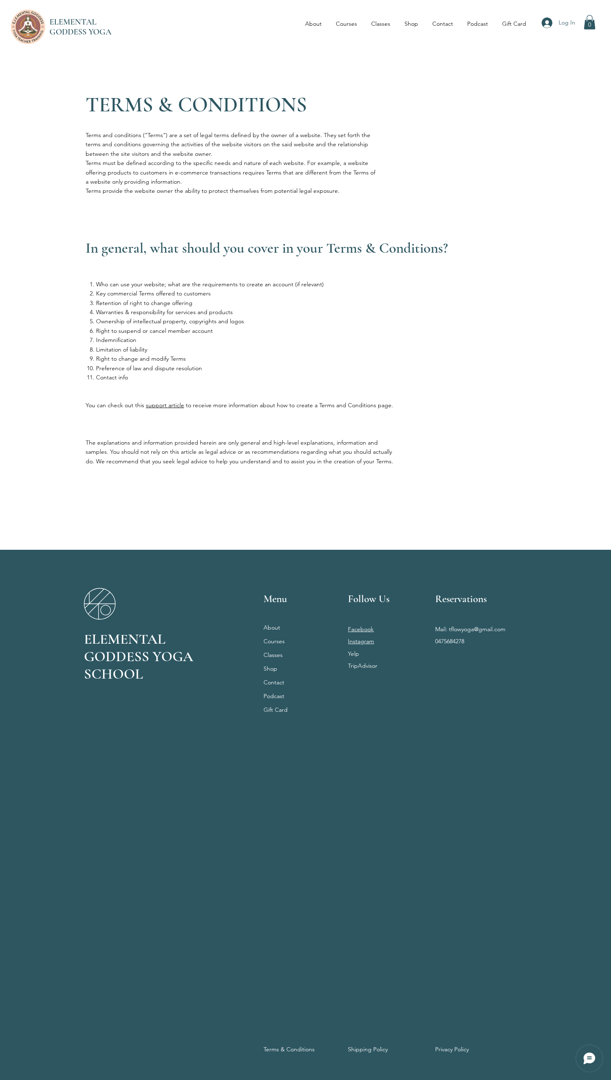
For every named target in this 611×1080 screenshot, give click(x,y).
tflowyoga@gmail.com (477, 629)
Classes (273, 655)
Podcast (274, 696)
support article (165, 405)
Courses (274, 641)
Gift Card (276, 709)
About (272, 627)
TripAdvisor (362, 665)
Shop (270, 668)
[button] (590, 22)
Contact (274, 682)
